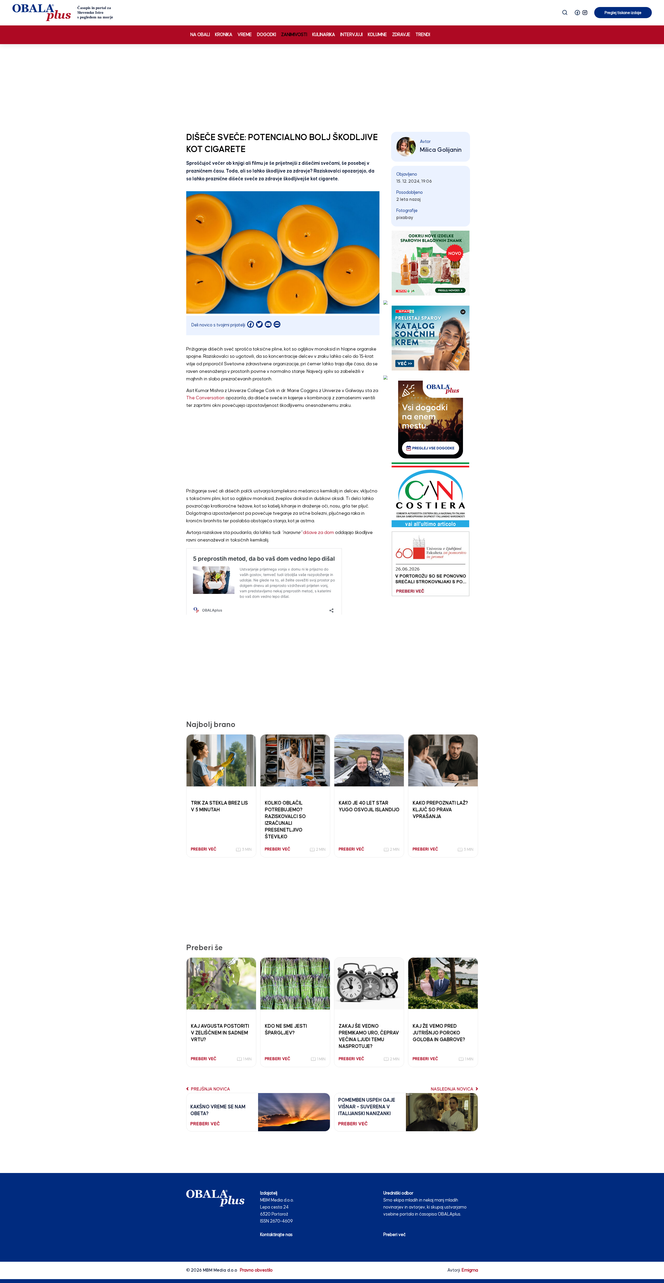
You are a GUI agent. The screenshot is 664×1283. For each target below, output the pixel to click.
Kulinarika (323, 35)
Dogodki (266, 35)
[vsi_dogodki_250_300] (430, 419)
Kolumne (377, 35)
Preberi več (394, 1235)
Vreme (245, 35)
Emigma (470, 1270)
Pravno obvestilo (256, 1270)
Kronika (223, 35)
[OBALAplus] (62, 12)
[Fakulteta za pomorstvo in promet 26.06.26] (430, 564)
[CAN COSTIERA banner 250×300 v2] (430, 495)
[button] (577, 12)
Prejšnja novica (210, 1089)
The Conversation (205, 398)
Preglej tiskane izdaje (623, 13)
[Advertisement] (332, 86)
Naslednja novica (452, 1089)
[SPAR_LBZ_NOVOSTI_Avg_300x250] (430, 263)
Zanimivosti (294, 35)
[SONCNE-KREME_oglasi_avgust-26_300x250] (430, 338)
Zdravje (401, 35)
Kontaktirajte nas (276, 1235)
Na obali (200, 35)
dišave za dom (318, 532)
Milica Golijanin (441, 150)
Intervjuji (351, 35)
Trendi (423, 35)
